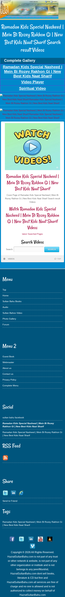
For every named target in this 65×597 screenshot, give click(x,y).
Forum (6, 324)
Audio (5, 307)
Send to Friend (10, 501)
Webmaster (8, 362)
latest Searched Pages (32, 234)
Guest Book (8, 356)
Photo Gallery (9, 318)
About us (7, 368)
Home (6, 295)
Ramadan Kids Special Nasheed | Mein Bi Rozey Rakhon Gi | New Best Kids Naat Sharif (32, 182)
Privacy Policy (9, 379)
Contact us (8, 374)
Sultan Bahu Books (12, 301)
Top (4, 289)
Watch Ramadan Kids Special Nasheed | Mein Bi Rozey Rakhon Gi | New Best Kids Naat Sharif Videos (32, 218)
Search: (10, 249)
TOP (59, 259)
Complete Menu (10, 385)
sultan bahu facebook (13, 417)
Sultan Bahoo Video (12, 313)
